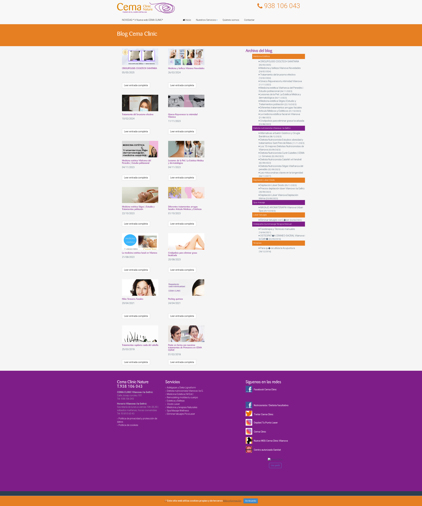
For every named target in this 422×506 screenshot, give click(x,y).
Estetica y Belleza (175, 400)
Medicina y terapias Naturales (182, 407)
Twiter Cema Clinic (263, 414)
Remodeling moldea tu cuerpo (182, 397)
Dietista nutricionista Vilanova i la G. (185, 391)
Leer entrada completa (136, 85)
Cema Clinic (260, 431)
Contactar (249, 20)
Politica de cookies (128, 425)
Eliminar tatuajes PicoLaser (181, 414)
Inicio (188, 20)
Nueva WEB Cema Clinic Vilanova (271, 440)
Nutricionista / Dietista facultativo (271, 405)
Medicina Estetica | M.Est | (180, 394)
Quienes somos (231, 20)
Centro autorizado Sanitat (267, 449)
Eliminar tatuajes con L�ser (281, 220)
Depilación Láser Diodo (278, 185)
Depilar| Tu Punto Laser (266, 422)
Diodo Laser (173, 404)
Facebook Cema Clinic (265, 389)
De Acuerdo (250, 501)
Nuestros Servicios (206, 20)
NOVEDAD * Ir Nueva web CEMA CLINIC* (142, 20)
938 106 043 (282, 6)
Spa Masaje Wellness (178, 410)
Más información (232, 500)
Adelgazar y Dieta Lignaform (181, 387)
